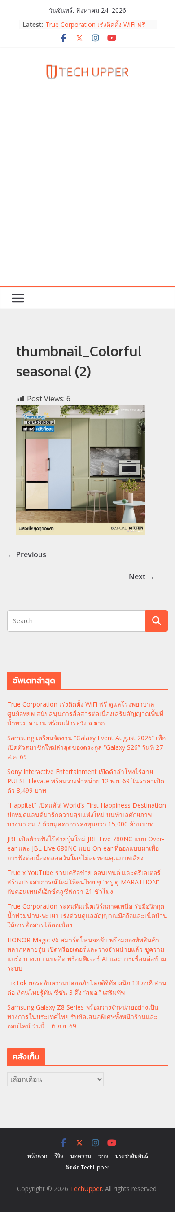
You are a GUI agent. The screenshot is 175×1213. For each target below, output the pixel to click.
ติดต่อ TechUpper (87, 1167)
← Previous (26, 554)
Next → (141, 576)
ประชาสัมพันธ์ (131, 1156)
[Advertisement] (87, 193)
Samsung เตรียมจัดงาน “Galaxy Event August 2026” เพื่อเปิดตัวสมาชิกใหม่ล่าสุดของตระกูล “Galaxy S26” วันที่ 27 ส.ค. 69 (86, 747)
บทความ (80, 1156)
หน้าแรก (37, 1156)
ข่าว (103, 1156)
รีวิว (58, 1156)
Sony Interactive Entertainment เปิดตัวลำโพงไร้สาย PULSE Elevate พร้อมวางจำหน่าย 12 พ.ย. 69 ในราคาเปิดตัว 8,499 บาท (85, 781)
